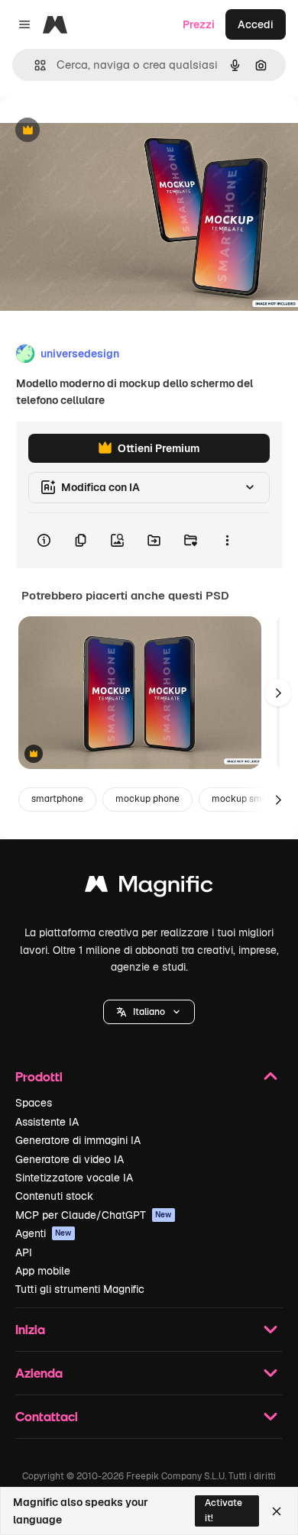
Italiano (149, 1012)
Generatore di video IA (69, 1159)
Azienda (39, 1373)
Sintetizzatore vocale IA (74, 1177)
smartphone (57, 799)
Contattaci (46, 1416)
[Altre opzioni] (227, 540)
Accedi (256, 24)
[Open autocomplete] (34, 65)
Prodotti (39, 1076)
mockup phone (147, 799)
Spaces (33, 1103)
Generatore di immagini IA (78, 1140)
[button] (149, 1012)
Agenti (43, 1233)
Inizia (30, 1329)
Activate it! (223, 1510)
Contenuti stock (54, 1196)
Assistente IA (47, 1122)
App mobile (42, 1271)
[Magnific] (149, 888)
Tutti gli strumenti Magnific (79, 1289)
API (23, 1252)
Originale (100, 131)
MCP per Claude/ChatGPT (93, 1215)
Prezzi (199, 24)
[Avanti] (278, 692)
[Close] (276, 1511)
